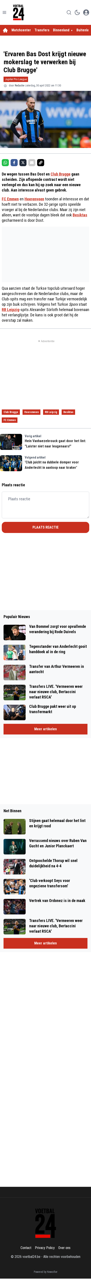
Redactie (19, 85)
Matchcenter (21, 30)
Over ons (64, 1248)
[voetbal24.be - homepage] (18, 12)
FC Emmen (10, 199)
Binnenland (61, 30)
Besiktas (80, 215)
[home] (5, 30)
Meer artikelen (45, 729)
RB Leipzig (10, 309)
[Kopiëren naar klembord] (40, 162)
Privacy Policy (45, 1248)
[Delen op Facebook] (14, 162)
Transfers (41, 30)
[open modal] (86, 12)
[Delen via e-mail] (31, 162)
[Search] (69, 12)
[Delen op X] (23, 162)
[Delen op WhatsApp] (5, 162)
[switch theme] (77, 12)
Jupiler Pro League (16, 79)
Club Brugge (60, 174)
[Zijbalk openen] (4, 12)
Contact (26, 1248)
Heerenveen (34, 199)
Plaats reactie (45, 527)
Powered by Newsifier (45, 1271)
